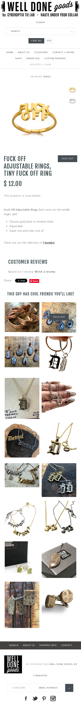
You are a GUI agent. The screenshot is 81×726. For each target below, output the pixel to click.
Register (35, 65)
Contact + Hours (63, 52)
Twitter (35, 698)
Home (9, 52)
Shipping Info (48, 645)
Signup (40, 22)
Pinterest (44, 698)
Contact (66, 645)
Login (47, 65)
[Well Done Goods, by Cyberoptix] (40, 3)
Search (13, 645)
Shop (18, 58)
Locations (41, 52)
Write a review (45, 272)
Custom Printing (55, 58)
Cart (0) (36, 41)
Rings (47, 77)
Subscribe (18, 688)
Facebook (26, 698)
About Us (24, 52)
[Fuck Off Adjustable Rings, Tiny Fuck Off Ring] (35, 87)
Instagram (53, 698)
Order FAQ (33, 58)
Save (35, 280)
